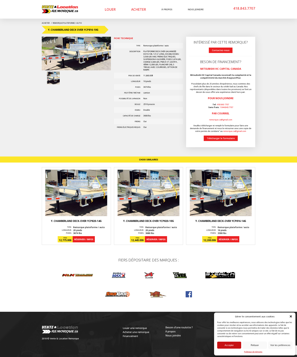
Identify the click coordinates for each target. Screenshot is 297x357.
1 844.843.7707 (226, 107)
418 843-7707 (223, 104)
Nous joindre (196, 9)
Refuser (255, 345)
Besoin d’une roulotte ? (179, 327)
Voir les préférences (280, 345)
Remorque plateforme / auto (67, 23)
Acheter (138, 9)
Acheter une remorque (136, 332)
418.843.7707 (244, 8)
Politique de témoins (253, 351)
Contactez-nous (220, 50)
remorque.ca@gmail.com (220, 119)
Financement (130, 336)
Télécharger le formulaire (221, 138)
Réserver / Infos (83, 239)
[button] (290, 316)
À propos (166, 9)
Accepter (229, 345)
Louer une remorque (135, 328)
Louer (110, 9)
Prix (65, 238)
